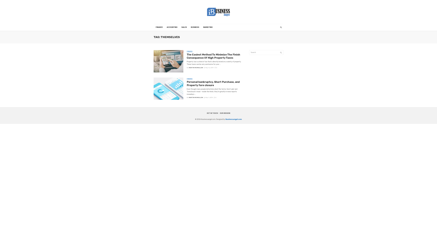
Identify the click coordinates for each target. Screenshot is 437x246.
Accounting (172, 27)
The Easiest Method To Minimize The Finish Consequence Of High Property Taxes (213, 56)
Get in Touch (212, 113)
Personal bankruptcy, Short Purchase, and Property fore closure (213, 84)
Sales (184, 27)
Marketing (208, 27)
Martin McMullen (196, 67)
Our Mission (225, 113)
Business (195, 27)
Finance (159, 27)
